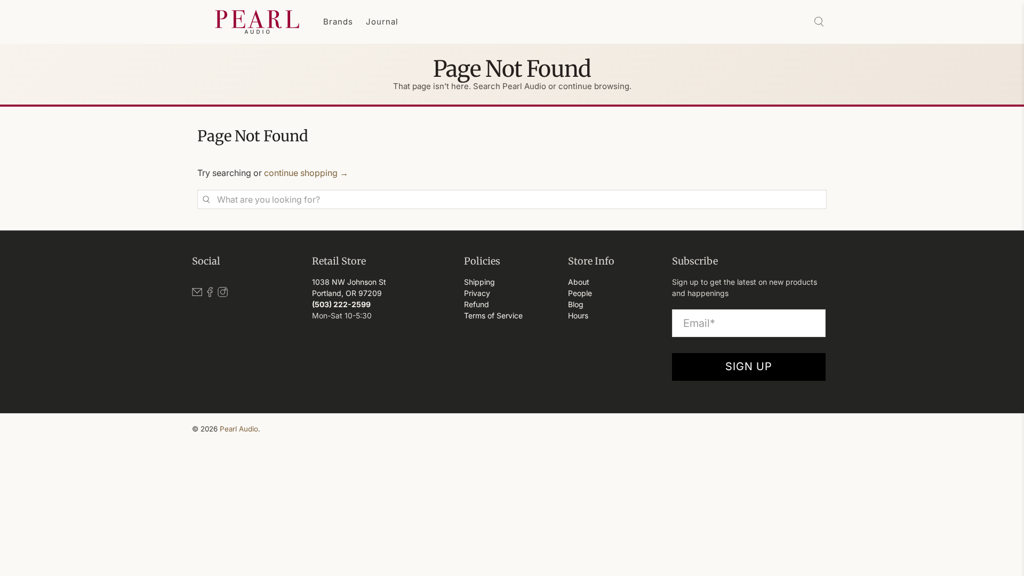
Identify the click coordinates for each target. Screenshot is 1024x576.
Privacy (477, 293)
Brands (338, 22)
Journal (382, 22)
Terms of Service (493, 315)
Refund (476, 304)
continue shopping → (306, 172)
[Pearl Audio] (257, 22)
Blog (575, 304)
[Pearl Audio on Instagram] (223, 294)
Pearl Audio (239, 429)
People (580, 293)
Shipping (479, 281)
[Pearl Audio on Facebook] (210, 294)
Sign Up (748, 366)
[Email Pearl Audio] (197, 294)
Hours (578, 315)
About (578, 281)
